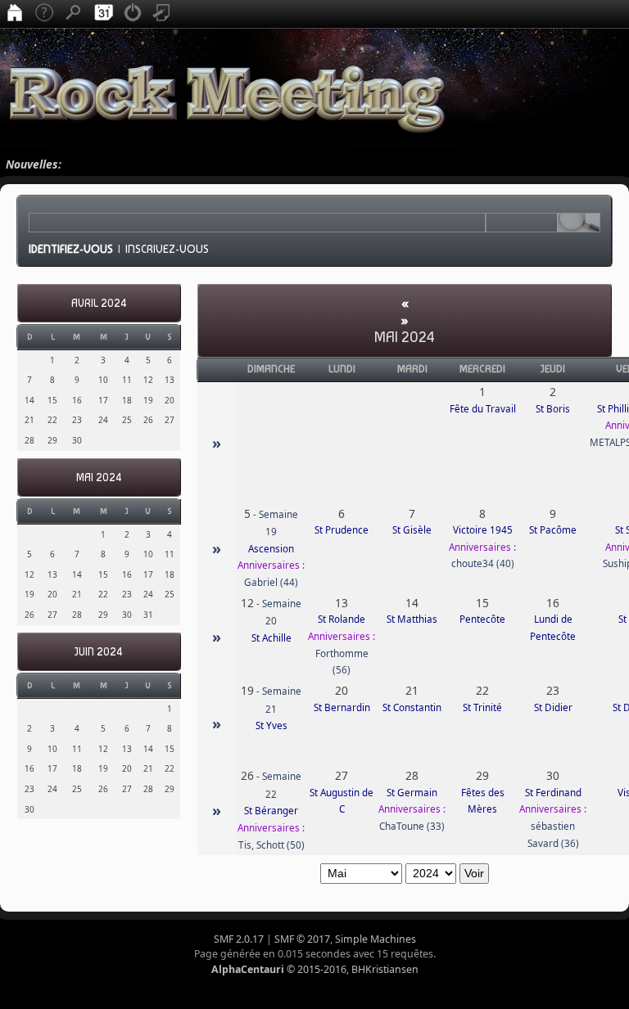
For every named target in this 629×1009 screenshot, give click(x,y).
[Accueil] (14, 14)
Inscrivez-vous (167, 248)
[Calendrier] (103, 14)
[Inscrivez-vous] (162, 14)
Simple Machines (375, 939)
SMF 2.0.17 (239, 939)
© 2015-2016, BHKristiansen (315, 969)
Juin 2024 (99, 652)
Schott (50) (280, 845)
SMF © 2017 (302, 939)
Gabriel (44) (271, 582)
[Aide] (44, 14)
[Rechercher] (73, 14)
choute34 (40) (482, 563)
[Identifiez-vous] (132, 14)
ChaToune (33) (412, 826)
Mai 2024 (99, 477)
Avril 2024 (99, 303)
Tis (244, 845)
